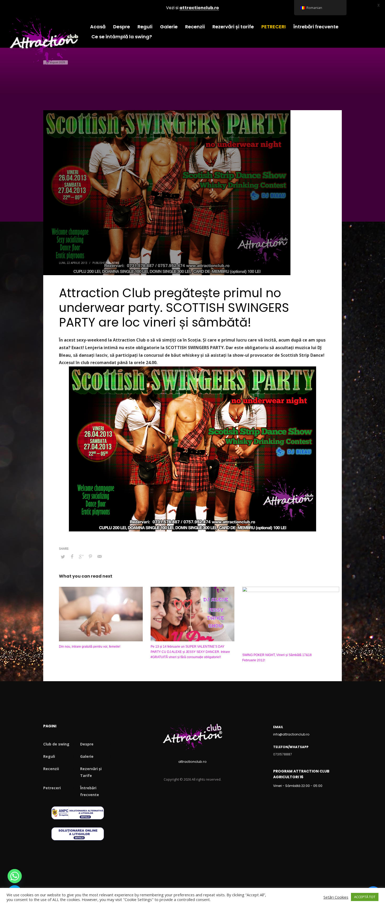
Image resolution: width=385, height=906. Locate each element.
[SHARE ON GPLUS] (81, 556)
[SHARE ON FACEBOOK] (72, 556)
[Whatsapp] (15, 876)
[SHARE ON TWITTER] (63, 557)
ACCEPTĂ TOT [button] (364, 896)
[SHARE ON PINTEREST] (90, 556)
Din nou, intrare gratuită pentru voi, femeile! (89, 646)
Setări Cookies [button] (335, 897)
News (115, 263)
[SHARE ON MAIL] (99, 556)
